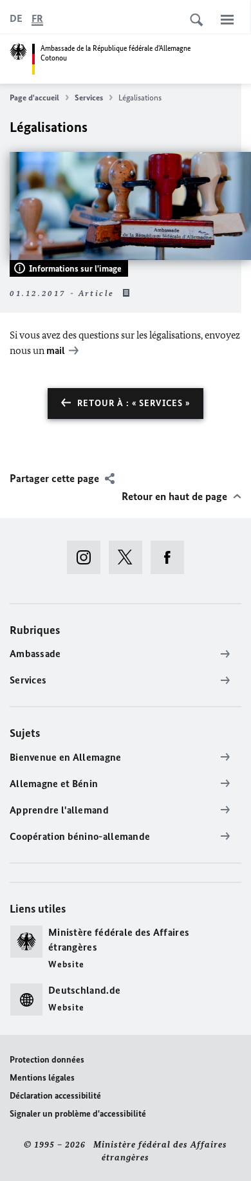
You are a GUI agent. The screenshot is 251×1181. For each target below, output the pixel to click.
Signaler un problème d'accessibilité (78, 1113)
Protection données (47, 1059)
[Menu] (227, 19)
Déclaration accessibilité (55, 1095)
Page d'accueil (34, 97)
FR (37, 18)
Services (89, 97)
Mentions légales (42, 1077)
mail (55, 350)
